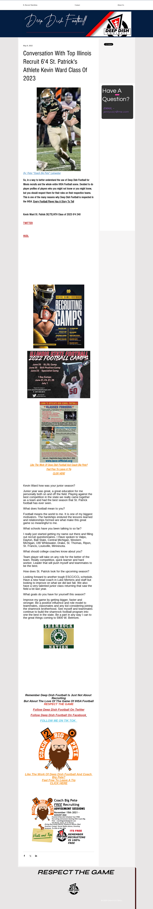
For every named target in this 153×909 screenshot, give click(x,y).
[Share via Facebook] (24, 856)
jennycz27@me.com (115, 112)
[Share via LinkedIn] (36, 856)
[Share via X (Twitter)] (30, 856)
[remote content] (59, 264)
